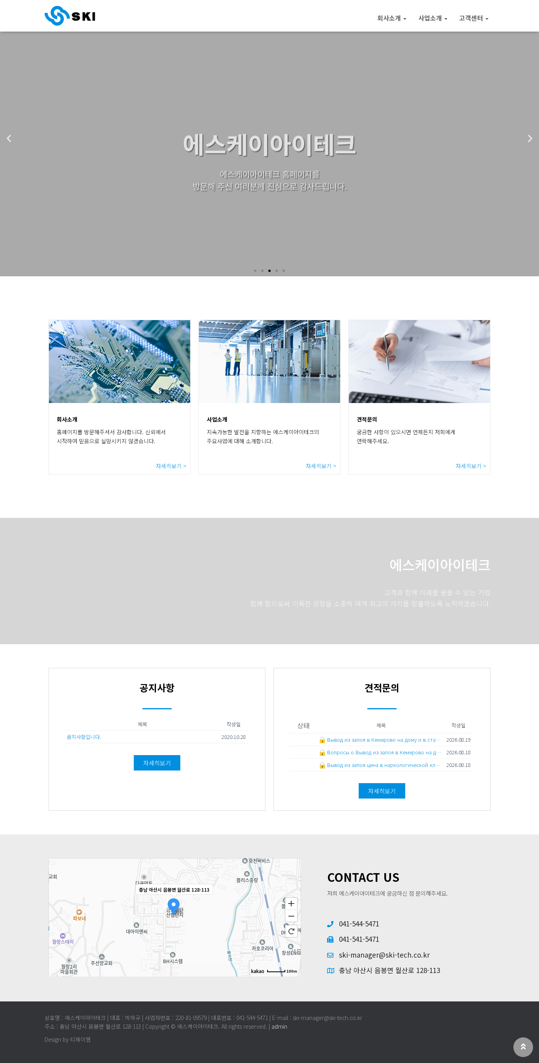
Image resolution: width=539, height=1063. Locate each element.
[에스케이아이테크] (70, 16)
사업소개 (431, 17)
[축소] (291, 916)
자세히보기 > (171, 466)
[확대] (291, 903)
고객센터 (472, 17)
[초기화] (291, 931)
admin (279, 1026)
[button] (255, 271)
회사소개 (389, 17)
